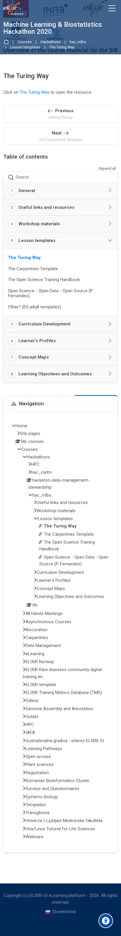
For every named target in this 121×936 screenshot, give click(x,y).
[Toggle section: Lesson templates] (110, 240)
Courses (25, 42)
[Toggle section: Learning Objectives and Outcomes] (110, 374)
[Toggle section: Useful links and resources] (110, 207)
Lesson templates (25, 47)
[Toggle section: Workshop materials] (110, 223)
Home (7, 42)
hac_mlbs (78, 42)
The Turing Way (62, 47)
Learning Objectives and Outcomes (55, 374)
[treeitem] (60, 632)
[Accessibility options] (105, 920)
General (27, 190)
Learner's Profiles (37, 340)
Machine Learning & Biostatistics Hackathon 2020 (52, 28)
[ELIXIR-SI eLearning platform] (13, 8)
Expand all (107, 168)
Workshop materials (39, 223)
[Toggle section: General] (110, 190)
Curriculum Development (44, 324)
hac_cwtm (41, 472)
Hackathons (51, 42)
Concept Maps (34, 357)
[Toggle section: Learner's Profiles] (110, 340)
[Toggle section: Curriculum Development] (110, 324)
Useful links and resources (46, 207)
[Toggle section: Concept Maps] (110, 357)
